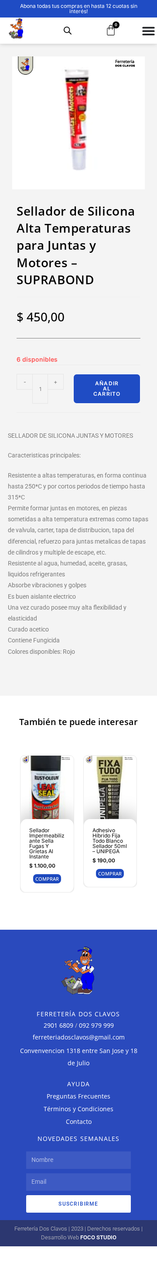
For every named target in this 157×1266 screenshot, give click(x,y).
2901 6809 (58, 1025)
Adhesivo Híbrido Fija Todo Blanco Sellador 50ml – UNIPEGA (109, 840)
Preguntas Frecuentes (78, 1096)
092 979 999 (96, 1025)
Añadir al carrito (106, 388)
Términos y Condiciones (78, 1109)
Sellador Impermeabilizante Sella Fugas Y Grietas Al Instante (47, 843)
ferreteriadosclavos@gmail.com (79, 1037)
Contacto (79, 1121)
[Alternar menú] (148, 31)
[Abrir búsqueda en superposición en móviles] (67, 30)
